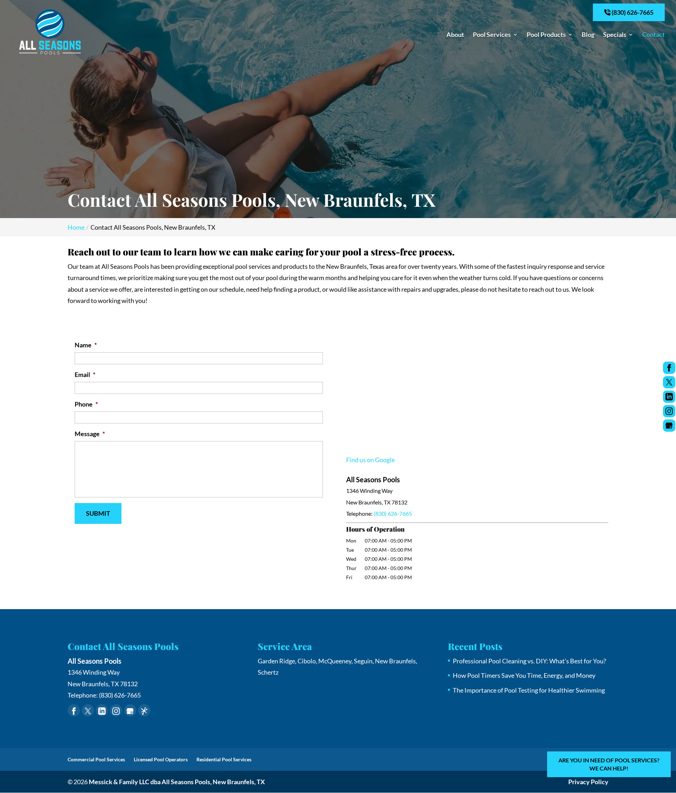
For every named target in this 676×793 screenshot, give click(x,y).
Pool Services (492, 35)
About (455, 35)
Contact (653, 35)
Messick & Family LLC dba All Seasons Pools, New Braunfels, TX (177, 782)
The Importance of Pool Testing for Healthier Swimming (529, 690)
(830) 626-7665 (632, 12)
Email (85, 374)
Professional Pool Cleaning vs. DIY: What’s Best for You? (529, 661)
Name (86, 345)
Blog (588, 35)
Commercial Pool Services (96, 759)
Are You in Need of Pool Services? (608, 764)
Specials (614, 35)
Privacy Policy (588, 782)
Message (90, 434)
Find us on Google (370, 460)
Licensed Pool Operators (161, 759)
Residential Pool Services (223, 759)
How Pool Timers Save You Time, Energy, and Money (524, 675)
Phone (86, 404)
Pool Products (546, 35)
